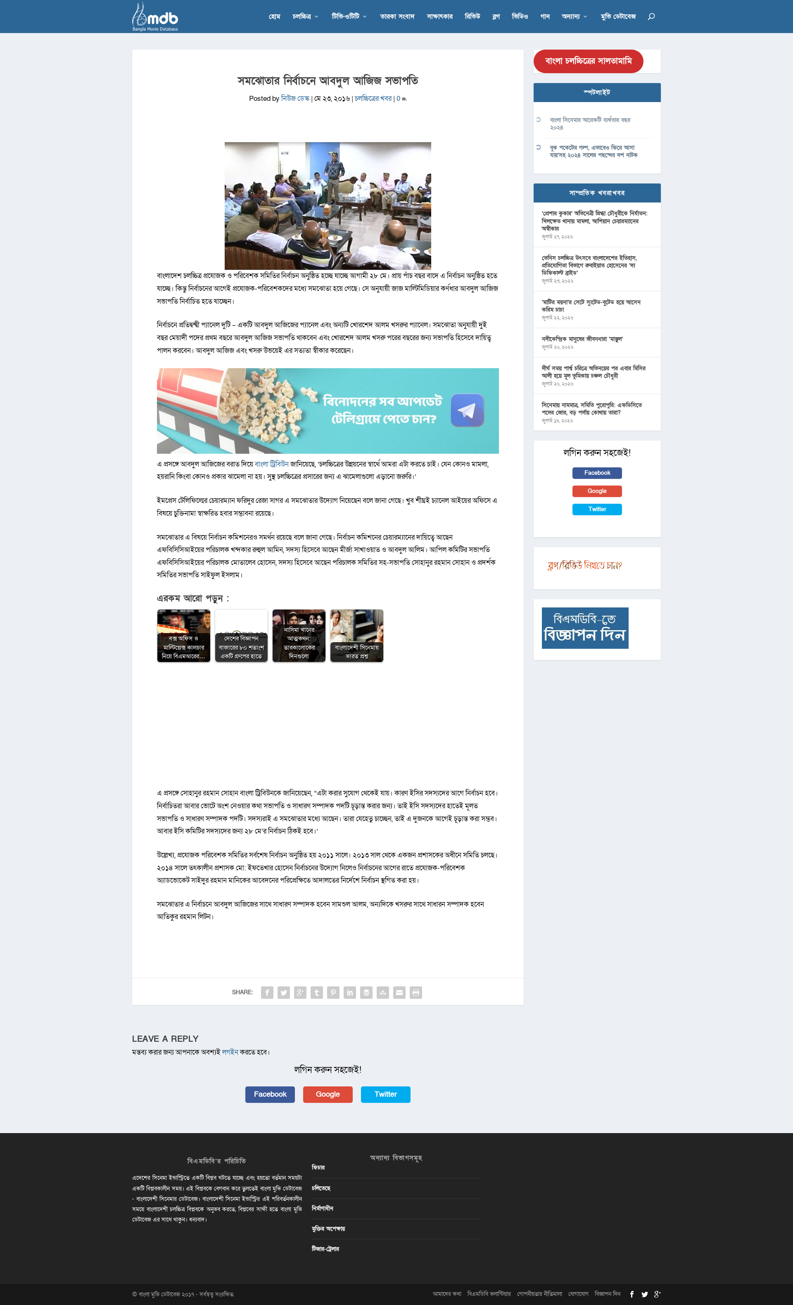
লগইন (230, 1052)
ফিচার (318, 1168)
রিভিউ (472, 17)
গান (545, 17)
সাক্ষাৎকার (440, 17)
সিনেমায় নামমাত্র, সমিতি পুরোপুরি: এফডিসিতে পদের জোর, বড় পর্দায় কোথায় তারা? (592, 409)
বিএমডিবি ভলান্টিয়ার (489, 1294)
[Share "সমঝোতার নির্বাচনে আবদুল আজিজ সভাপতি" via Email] (399, 992)
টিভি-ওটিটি (345, 17)
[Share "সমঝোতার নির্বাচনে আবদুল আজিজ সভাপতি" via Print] (416, 992)
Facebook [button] (270, 1094)
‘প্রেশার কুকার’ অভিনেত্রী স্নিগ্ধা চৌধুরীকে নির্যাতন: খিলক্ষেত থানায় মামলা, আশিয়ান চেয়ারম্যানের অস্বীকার (595, 221)
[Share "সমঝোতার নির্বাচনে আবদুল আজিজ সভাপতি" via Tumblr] (317, 992)
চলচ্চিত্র (302, 17)
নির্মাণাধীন (322, 1208)
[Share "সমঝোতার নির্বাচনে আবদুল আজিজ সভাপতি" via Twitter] (283, 992)
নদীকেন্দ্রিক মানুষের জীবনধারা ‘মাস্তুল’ (582, 339)
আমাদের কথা (447, 1294)
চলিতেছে (321, 1188)
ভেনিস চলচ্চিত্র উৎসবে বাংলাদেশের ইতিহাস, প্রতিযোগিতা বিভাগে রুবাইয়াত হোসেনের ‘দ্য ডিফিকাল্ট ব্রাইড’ (589, 265)
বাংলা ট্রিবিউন (272, 464)
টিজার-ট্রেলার (325, 1249)
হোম (274, 17)
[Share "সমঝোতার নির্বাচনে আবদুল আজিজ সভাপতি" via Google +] (300, 992)
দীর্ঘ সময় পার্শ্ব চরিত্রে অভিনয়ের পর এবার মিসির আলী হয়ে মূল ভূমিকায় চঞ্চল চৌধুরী (594, 372)
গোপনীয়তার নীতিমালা (539, 1294)
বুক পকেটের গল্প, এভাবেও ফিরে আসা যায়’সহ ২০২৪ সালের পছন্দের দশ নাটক (594, 151)
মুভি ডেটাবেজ (618, 17)
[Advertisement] (328, 729)
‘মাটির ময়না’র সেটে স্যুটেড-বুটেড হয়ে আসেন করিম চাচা (591, 306)
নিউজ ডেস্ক (295, 98)
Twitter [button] (386, 1094)
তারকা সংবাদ (397, 17)
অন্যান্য (571, 17)
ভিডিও (520, 17)
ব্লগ (496, 17)
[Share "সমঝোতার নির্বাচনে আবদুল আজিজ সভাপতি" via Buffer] (366, 992)
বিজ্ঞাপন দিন (607, 1294)
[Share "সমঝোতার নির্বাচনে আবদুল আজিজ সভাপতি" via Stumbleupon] (383, 992)
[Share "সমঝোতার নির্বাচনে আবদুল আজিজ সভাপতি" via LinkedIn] (350, 992)
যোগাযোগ (578, 1294)
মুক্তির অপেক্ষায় (328, 1229)
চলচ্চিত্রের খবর (373, 98)
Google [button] (328, 1094)
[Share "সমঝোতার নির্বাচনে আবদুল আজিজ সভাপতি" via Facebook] (267, 992)
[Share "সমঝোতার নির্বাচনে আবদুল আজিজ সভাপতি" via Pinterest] (333, 992)
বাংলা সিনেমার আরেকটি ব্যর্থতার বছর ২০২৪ (590, 123)
